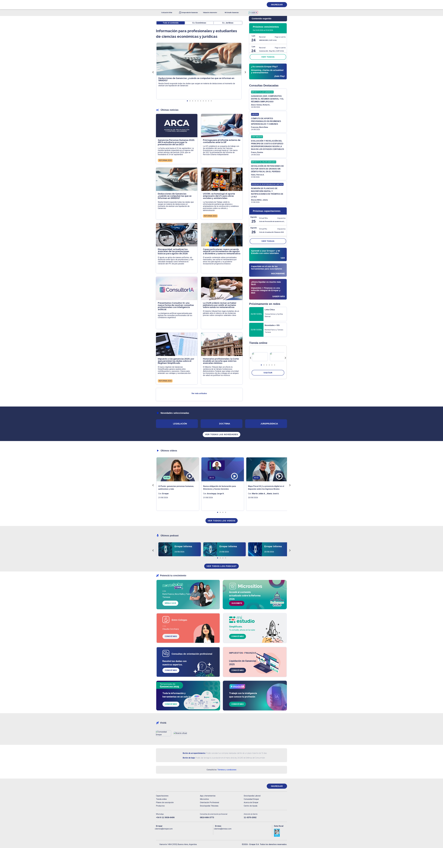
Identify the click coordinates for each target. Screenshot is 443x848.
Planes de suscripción (165, 802)
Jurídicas (227, 23)
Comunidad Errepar (251, 799)
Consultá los (221, 770)
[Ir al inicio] (165, 786)
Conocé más (171, 636)
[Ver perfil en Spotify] (188, 832)
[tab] (187, 100)
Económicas (199, 23)
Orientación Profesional (209, 802)
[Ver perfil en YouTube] (173, 832)
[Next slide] (285, 358)
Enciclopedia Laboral (252, 796)
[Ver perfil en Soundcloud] (183, 832)
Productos (160, 806)
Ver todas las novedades (221, 434)
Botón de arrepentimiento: (194, 753)
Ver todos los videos (221, 521)
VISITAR (267, 373)
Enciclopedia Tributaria (209, 806)
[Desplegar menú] (157, 4)
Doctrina (224, 423)
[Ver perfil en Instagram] (178, 832)
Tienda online (161, 799)
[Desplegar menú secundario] (256, 4)
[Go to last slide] (250, 358)
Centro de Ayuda (250, 806)
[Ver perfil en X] (163, 832)
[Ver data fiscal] (280, 833)
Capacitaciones (162, 796)
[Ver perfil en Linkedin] (168, 832)
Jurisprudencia (269, 423)
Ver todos (267, 57)
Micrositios (204, 799)
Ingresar (277, 4)
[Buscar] (187, 5)
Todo (171, 23)
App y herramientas (208, 796)
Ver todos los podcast (221, 566)
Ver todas (267, 241)
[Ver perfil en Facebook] (158, 832)
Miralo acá (170, 603)
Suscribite (236, 603)
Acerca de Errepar (251, 802)
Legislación (180, 423)
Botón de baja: (189, 758)
